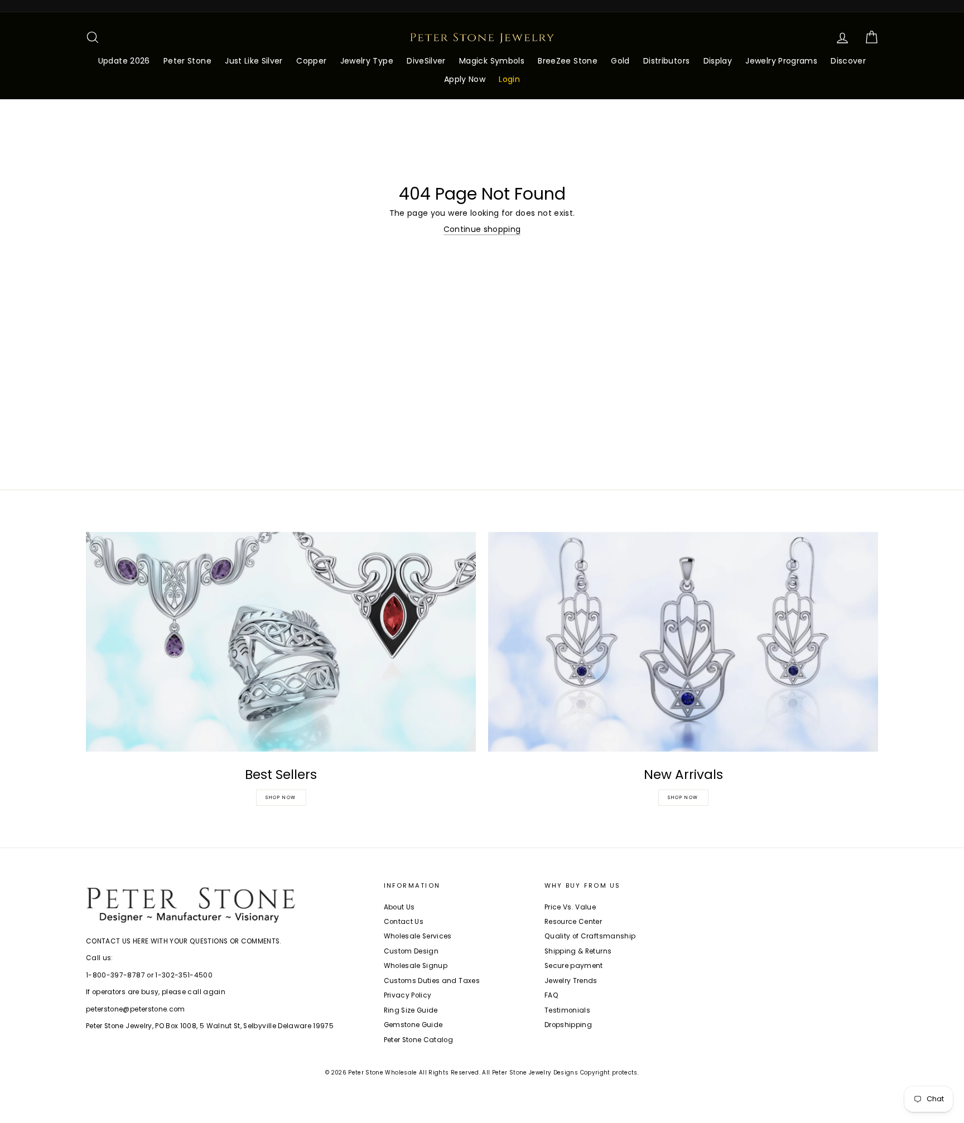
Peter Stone (187, 60)
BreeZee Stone (567, 60)
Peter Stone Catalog (419, 1039)
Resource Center (573, 921)
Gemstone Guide (413, 1024)
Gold (620, 60)
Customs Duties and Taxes (432, 980)
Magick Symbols (491, 60)
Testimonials (567, 1010)
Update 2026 (124, 60)
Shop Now (281, 798)
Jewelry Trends (570, 980)
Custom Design (411, 951)
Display (717, 60)
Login (509, 79)
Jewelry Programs (781, 60)
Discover (848, 60)
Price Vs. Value (570, 907)
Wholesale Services (418, 936)
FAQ (551, 995)
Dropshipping (568, 1024)
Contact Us (404, 921)
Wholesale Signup (416, 965)
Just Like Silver (254, 60)
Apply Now (464, 79)
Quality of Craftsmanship (589, 936)
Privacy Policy (408, 995)
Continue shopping (482, 229)
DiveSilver (426, 60)
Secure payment (573, 965)
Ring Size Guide (411, 1010)
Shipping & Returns (577, 951)
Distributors (666, 60)
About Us (399, 907)
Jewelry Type (366, 60)
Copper (311, 60)
